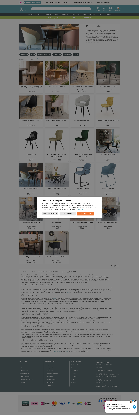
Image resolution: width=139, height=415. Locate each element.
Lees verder (80, 209)
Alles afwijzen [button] (67, 213)
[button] (50, 213)
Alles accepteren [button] (85, 213)
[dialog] (69, 207)
